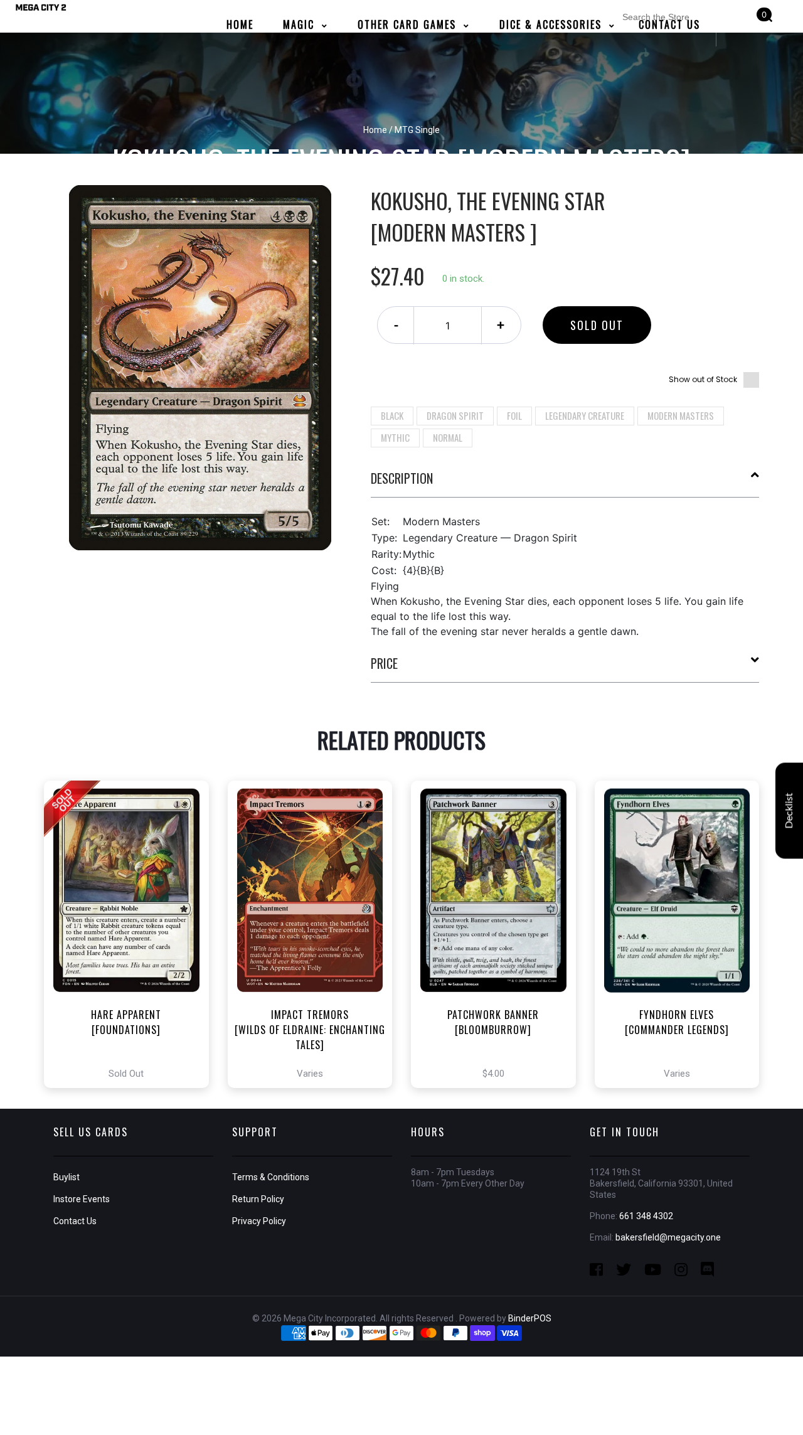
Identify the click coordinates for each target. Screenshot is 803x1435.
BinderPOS (529, 1318)
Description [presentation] (402, 478)
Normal (447, 437)
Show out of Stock (703, 379)
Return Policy (258, 1199)
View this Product (132, 934)
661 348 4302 (646, 1216)
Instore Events (81, 1199)
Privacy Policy (259, 1221)
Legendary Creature (584, 415)
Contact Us (75, 1221)
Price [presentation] (384, 663)
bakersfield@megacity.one (668, 1237)
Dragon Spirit (455, 415)
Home (375, 130)
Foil (514, 415)
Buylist (66, 1177)
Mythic (395, 437)
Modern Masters (680, 415)
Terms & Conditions (270, 1177)
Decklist (789, 810)
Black (392, 415)
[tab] (565, 483)
